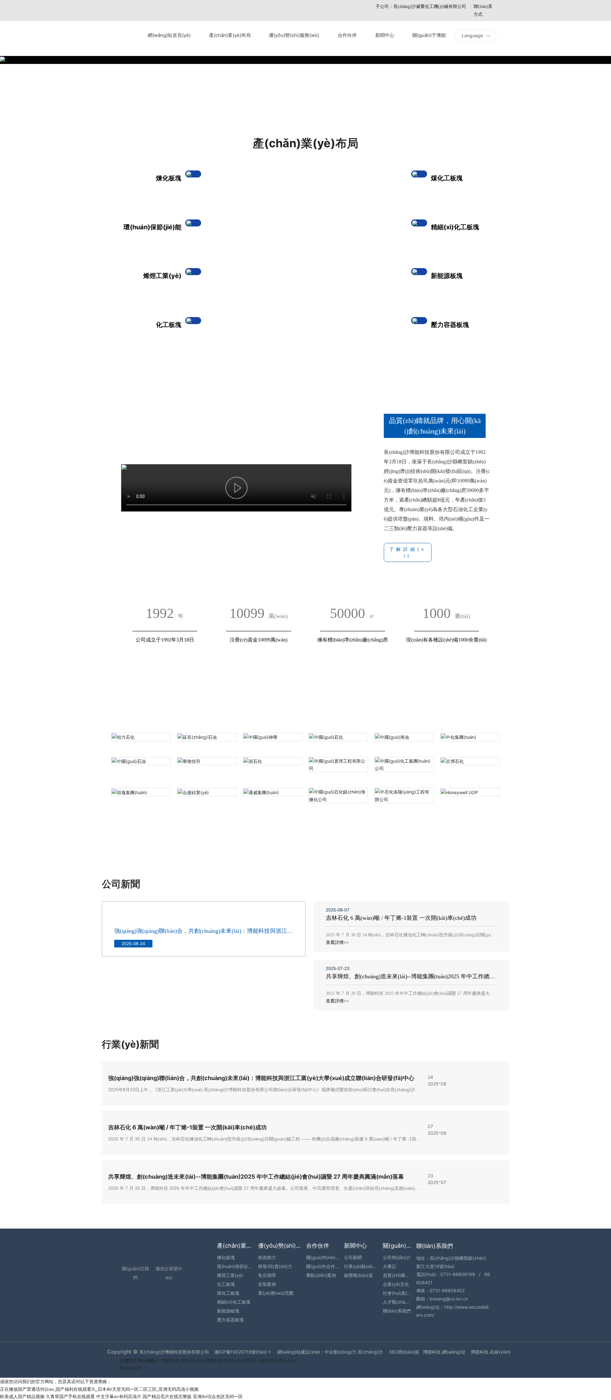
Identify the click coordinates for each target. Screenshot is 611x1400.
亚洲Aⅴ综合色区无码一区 (218, 1396)
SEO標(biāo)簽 (404, 1352)
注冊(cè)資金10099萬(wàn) (258, 639)
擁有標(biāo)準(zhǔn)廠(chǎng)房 (352, 639)
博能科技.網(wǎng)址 (444, 1352)
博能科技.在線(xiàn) (490, 1352)
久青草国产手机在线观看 (70, 1396)
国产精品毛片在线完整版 (167, 1396)
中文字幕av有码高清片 (118, 1396)
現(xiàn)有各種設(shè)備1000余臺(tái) (446, 639)
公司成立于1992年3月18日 (165, 639)
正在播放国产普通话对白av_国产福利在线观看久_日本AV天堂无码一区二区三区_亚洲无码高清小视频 (99, 1389)
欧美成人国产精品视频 (22, 1396)
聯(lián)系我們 (434, 1246)
